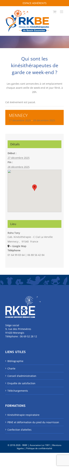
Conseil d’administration (21, 376)
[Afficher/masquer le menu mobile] (62, 12)
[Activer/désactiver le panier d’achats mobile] (54, 12)
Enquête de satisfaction (21, 383)
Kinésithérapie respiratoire (23, 415)
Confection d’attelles (19, 429)
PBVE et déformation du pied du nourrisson (33, 422)
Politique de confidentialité (39, 448)
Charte (11, 368)
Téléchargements (17, 390)
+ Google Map (18, 246)
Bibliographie (15, 361)
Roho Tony (14, 233)
